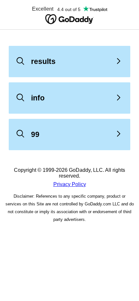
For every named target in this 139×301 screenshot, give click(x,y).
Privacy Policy (69, 184)
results (43, 61)
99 (35, 134)
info (38, 98)
